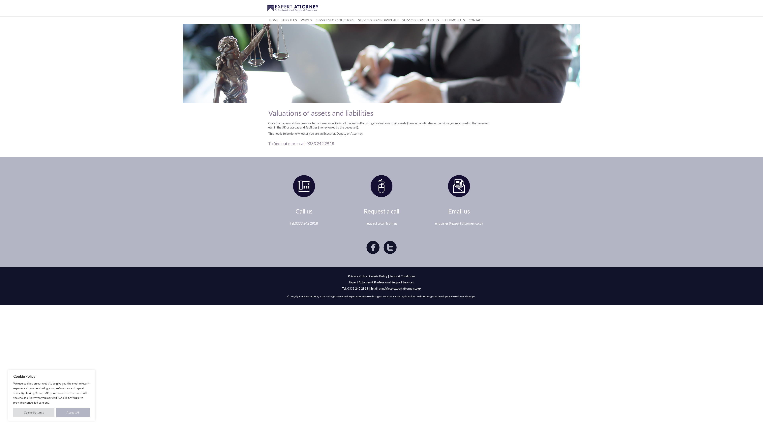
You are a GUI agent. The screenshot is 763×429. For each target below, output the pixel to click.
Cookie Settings (34, 412)
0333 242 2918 (357, 288)
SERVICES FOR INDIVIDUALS (378, 20)
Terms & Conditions (402, 276)
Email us (459, 211)
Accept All (73, 412)
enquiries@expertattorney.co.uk (459, 223)
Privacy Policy (357, 276)
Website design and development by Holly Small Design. (445, 296)
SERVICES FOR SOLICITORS (335, 20)
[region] (51, 395)
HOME (273, 20)
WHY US (306, 20)
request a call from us (381, 223)
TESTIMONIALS (454, 20)
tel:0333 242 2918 (304, 223)
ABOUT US (289, 20)
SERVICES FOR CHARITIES (420, 20)
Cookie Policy (378, 276)
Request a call (381, 211)
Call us (304, 211)
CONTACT (476, 20)
